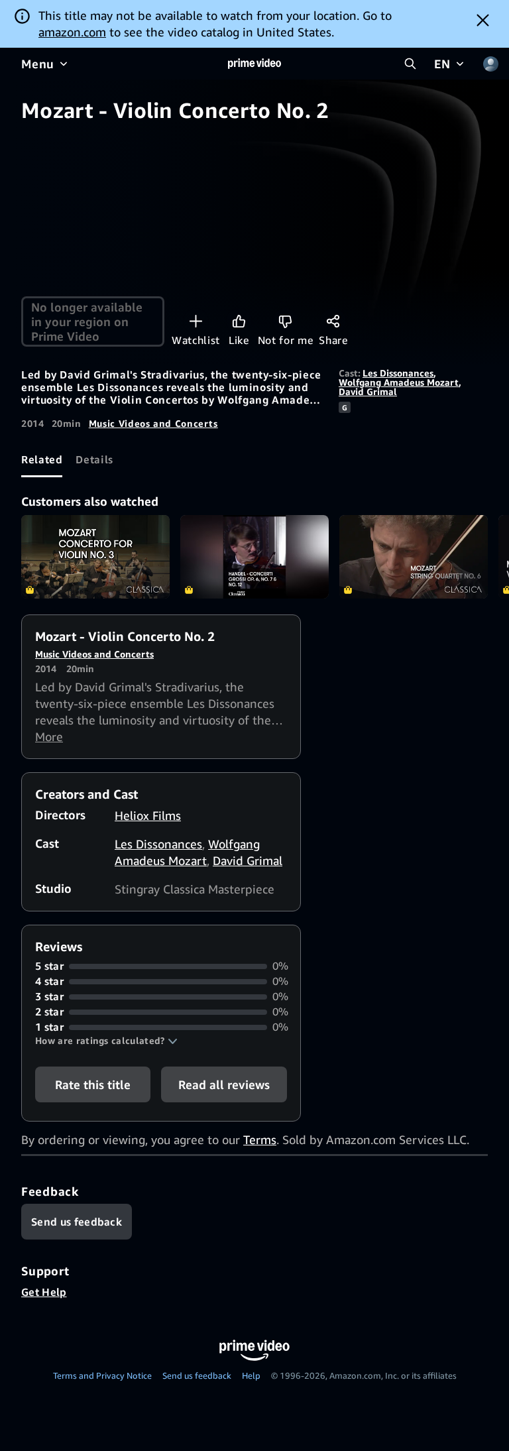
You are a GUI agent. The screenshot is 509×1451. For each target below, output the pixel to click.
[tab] (41, 459)
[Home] (254, 63)
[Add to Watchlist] (196, 321)
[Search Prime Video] (410, 64)
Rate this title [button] (93, 1084)
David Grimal (368, 391)
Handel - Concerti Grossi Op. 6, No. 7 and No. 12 (254, 557)
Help (251, 1375)
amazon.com (72, 32)
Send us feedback (196, 1375)
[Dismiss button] (483, 19)
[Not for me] (285, 321)
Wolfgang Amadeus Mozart (399, 382)
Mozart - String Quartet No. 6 (413, 557)
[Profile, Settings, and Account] (490, 64)
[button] (106, 1040)
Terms (259, 1139)
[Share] (333, 321)
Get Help (44, 1292)
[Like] (239, 321)
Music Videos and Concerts (153, 423)
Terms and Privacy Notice (102, 1375)
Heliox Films (148, 815)
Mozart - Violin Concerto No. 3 (95, 557)
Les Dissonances (398, 372)
